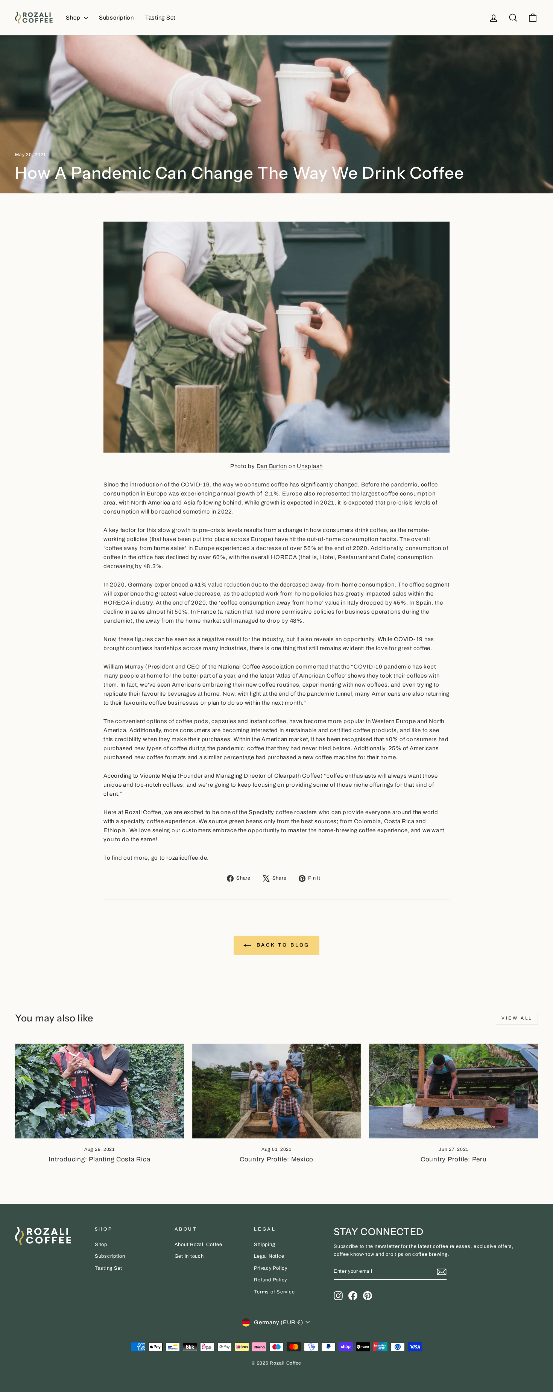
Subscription (116, 18)
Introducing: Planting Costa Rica (99, 1159)
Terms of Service (274, 1292)
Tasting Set (160, 18)
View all (516, 1018)
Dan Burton (272, 466)
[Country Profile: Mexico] (276, 1091)
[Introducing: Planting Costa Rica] (99, 1091)
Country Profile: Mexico (276, 1159)
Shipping (264, 1244)
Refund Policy (270, 1280)
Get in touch (189, 1256)
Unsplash (310, 466)
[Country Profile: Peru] (453, 1091)
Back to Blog (282, 945)
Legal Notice (269, 1256)
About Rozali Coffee (198, 1244)
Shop (74, 18)
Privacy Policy (270, 1268)
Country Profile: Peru (454, 1159)
